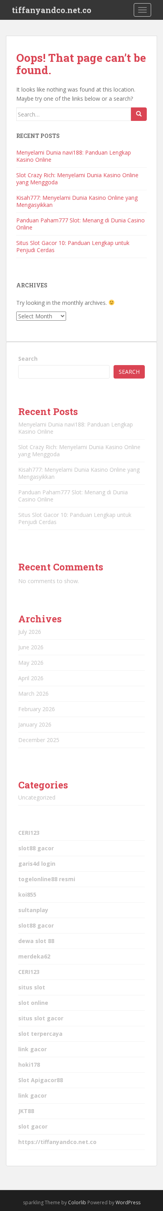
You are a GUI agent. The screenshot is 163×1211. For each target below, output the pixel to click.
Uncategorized (36, 797)
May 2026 (31, 662)
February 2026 (36, 709)
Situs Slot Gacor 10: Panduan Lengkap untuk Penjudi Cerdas (72, 246)
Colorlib (77, 1202)
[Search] (139, 114)
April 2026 (31, 678)
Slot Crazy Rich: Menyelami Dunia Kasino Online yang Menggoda (77, 178)
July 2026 (29, 631)
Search (28, 358)
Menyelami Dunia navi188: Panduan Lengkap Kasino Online (73, 156)
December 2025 (38, 740)
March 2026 (33, 693)
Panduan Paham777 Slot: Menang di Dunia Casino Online (80, 223)
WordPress (128, 1202)
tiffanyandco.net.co (51, 10)
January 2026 (34, 724)
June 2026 (31, 647)
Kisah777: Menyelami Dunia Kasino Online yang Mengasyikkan (77, 201)
